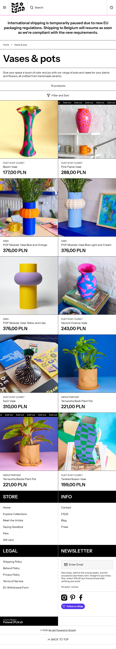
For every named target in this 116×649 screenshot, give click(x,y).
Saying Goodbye (13, 526)
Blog (64, 520)
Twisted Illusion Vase (73, 479)
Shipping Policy (12, 561)
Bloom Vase (10, 166)
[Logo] (18, 7)
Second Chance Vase (74, 322)
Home (6, 44)
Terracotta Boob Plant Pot (77, 401)
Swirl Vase (9, 401)
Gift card (8, 539)
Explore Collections (15, 514)
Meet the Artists (13, 520)
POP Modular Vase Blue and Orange (25, 244)
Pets (5, 533)
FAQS (64, 514)
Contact (66, 507)
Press (64, 526)
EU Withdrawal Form (16, 587)
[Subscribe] (109, 564)
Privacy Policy (11, 574)
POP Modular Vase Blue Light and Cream (86, 244)
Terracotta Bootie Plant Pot (19, 479)
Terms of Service (13, 581)
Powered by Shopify (66, 630)
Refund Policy (11, 568)
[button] (111, 7)
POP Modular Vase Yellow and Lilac (24, 322)
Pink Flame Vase (71, 166)
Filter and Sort (60, 95)
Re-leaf (52, 630)
